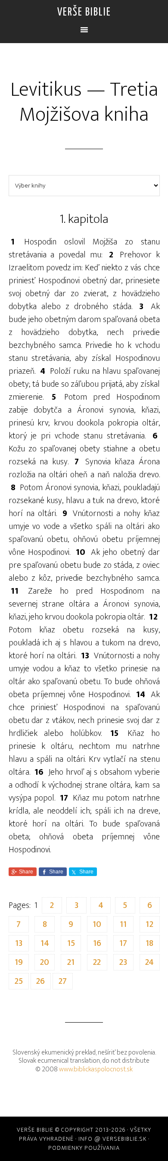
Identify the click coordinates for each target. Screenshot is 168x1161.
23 (123, 962)
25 (19, 981)
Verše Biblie (84, 12)
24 (149, 962)
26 (40, 981)
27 (63, 981)
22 (97, 962)
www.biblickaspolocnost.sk (96, 1069)
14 (44, 943)
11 (123, 924)
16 (97, 943)
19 (19, 962)
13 (18, 943)
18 (149, 943)
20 (44, 962)
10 (97, 924)
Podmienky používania (84, 1148)
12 (149, 924)
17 (123, 943)
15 (71, 943)
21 (71, 962)
